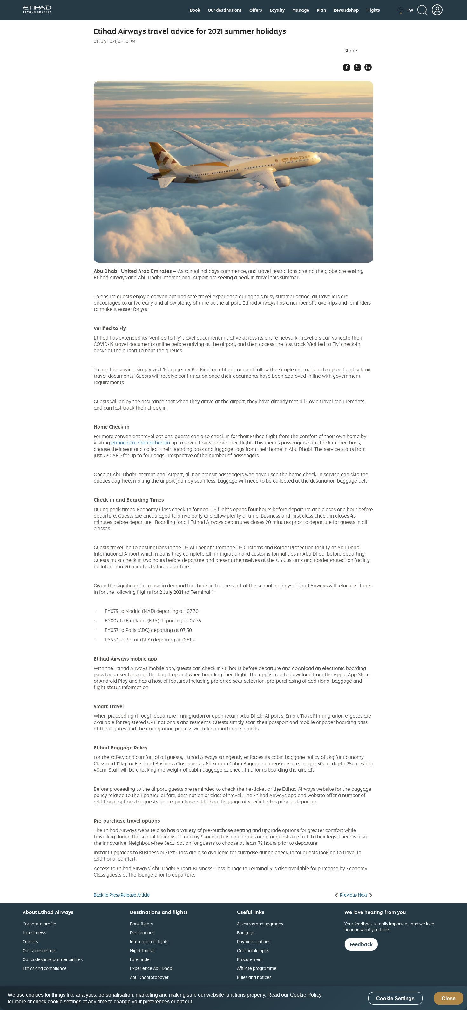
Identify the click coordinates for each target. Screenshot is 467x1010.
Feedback (361, 944)
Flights (373, 10)
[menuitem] (195, 10)
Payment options (253, 942)
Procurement (250, 959)
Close (449, 998)
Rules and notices (254, 977)
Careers (30, 942)
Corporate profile (39, 924)
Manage (300, 10)
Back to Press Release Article (122, 895)
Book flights (141, 924)
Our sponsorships (39, 950)
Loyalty (277, 10)
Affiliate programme (256, 968)
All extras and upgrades (260, 924)
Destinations (142, 933)
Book (195, 10)
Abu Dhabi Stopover (149, 977)
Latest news (34, 933)
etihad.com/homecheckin (140, 442)
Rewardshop (346, 10)
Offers (255, 10)
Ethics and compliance (45, 968)
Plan (321, 10)
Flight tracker (143, 950)
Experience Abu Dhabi (151, 968)
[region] (233, 998)
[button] (405, 10)
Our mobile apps (253, 950)
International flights (149, 942)
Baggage (246, 933)
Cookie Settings (395, 998)
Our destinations (225, 10)
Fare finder (140, 959)
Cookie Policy (305, 995)
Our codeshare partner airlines (53, 959)
